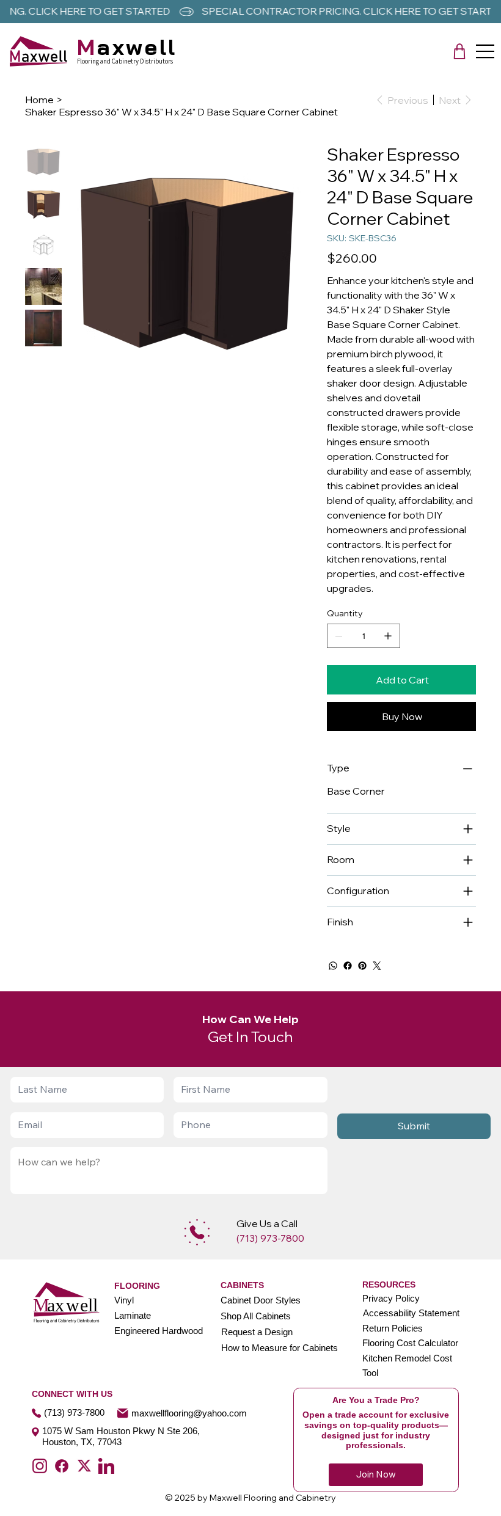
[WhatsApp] (333, 966)
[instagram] (40, 1466)
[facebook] (62, 1466)
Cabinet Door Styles (261, 1300)
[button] (459, 51)
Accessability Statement (411, 1313)
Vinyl (124, 1300)
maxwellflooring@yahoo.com (189, 1413)
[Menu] (485, 51)
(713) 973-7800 (74, 1412)
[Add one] (388, 636)
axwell (127, 46)
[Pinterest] (362, 966)
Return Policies (392, 1328)
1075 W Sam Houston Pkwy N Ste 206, (121, 1431)
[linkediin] (106, 1466)
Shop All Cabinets (256, 1316)
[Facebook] (348, 966)
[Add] (197, 1232)
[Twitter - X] (84, 1466)
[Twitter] (377, 966)
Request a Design (257, 1332)
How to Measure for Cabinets (279, 1348)
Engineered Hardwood (158, 1330)
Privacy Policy (391, 1298)
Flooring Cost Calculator (410, 1343)
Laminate (132, 1315)
